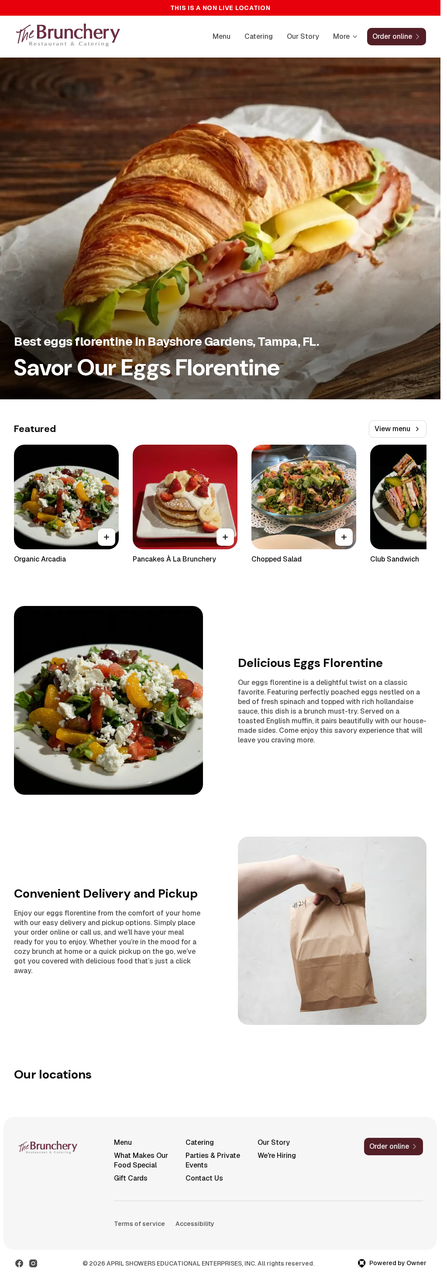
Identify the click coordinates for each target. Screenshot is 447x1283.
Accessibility (194, 1224)
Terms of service (139, 1224)
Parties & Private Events (213, 1160)
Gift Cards (131, 1178)
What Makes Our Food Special (141, 1160)
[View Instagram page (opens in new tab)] (33, 1263)
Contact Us (204, 1178)
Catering (258, 36)
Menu (221, 36)
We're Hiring (277, 1155)
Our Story (303, 36)
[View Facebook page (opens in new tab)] (19, 1263)
